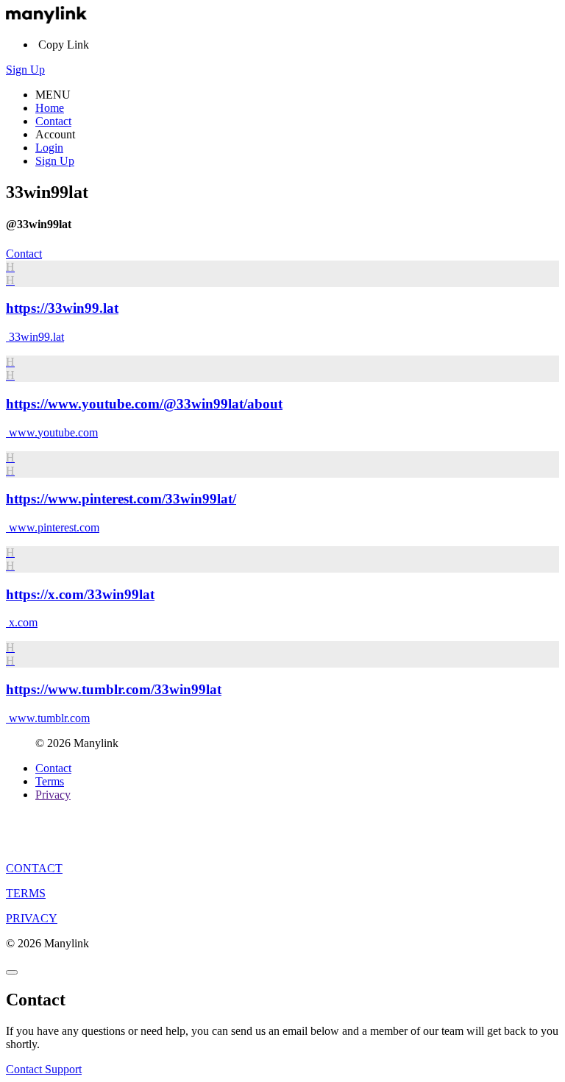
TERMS (26, 893)
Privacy (53, 794)
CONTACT (34, 868)
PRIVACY (31, 918)
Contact (53, 121)
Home (49, 108)
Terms (49, 781)
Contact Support (44, 1069)
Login (49, 147)
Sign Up (25, 69)
